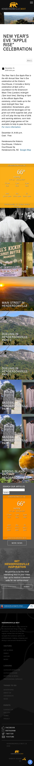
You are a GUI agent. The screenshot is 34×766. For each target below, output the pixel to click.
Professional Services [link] (13, 679)
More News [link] (17, 543)
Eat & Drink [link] (8, 650)
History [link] (7, 656)
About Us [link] (7, 693)
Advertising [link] (9, 690)
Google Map (25, 149)
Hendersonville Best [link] (14, 6)
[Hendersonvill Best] (17, 752)
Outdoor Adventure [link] (12, 670)
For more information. (11, 126)
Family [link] (6, 653)
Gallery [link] (7, 712)
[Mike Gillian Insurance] (17, 606)
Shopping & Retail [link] (11, 676)
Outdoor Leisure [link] (10, 673)
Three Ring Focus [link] (24, 758)
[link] (10, 727)
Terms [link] (6, 715)
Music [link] (6, 659)
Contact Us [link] (8, 709)
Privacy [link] (7, 719)
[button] (26, 586)
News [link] (6, 699)
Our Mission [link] (9, 696)
